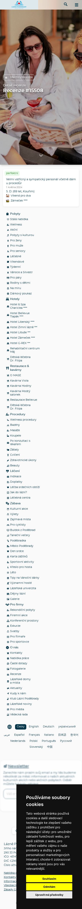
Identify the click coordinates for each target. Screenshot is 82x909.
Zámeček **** (19, 200)
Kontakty (10, 877)
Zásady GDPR (13, 889)
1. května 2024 (14, 187)
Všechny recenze (21, 77)
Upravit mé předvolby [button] (49, 894)
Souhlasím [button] (49, 878)
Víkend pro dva (21, 195)
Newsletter (18, 766)
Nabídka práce (13, 872)
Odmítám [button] (49, 886)
